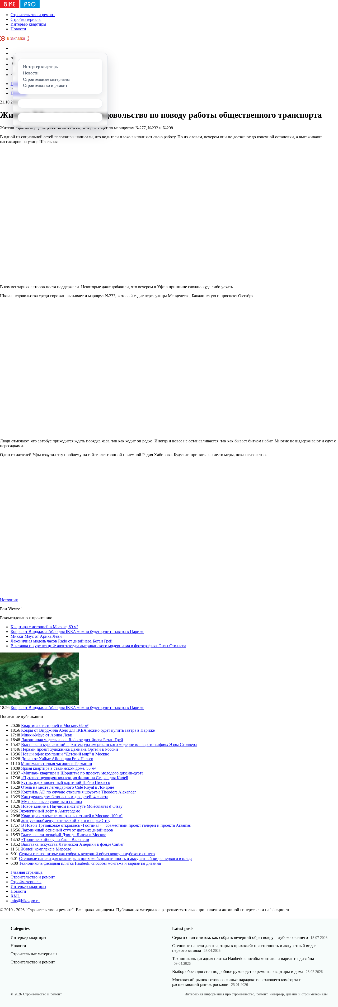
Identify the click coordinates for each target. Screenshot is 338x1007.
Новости (18, 29)
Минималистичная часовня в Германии (56, 763)
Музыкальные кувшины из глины (51, 801)
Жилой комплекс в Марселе (46, 849)
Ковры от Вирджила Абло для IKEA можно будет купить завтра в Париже (77, 631)
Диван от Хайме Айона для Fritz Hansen (57, 759)
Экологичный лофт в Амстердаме (49, 811)
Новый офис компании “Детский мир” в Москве (65, 754)
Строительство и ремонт (33, 14)
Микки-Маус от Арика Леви (36, 636)
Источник (9, 600)
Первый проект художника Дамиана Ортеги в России (69, 749)
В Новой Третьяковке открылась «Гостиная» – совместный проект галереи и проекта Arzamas (106, 825)
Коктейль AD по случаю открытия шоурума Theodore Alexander (78, 792)
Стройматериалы (26, 19)
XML (15, 896)
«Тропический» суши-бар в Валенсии (55, 839)
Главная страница (27, 872)
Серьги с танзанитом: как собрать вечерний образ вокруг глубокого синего (87, 854)
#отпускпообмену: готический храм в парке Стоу (65, 820)
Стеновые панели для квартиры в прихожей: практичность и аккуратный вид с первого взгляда (105, 858)
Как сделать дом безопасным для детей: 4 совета (64, 797)
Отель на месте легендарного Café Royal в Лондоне (67, 787)
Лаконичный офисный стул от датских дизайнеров (67, 830)
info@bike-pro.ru (25, 901)
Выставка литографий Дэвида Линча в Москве (63, 835)
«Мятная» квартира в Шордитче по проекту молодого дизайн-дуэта (82, 773)
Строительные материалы (34, 954)
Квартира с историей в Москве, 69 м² (44, 627)
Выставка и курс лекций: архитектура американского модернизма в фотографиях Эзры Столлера (98, 646)
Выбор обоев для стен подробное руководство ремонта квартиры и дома (237, 971)
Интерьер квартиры (28, 24)
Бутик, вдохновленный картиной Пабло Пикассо (65, 782)
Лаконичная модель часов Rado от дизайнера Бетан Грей (61, 641)
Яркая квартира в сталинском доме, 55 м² (58, 768)
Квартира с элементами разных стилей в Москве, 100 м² (72, 816)
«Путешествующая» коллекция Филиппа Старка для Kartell (74, 778)
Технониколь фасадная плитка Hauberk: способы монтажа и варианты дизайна (90, 863)
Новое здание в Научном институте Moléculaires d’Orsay (72, 806)
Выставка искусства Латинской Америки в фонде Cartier (72, 844)
